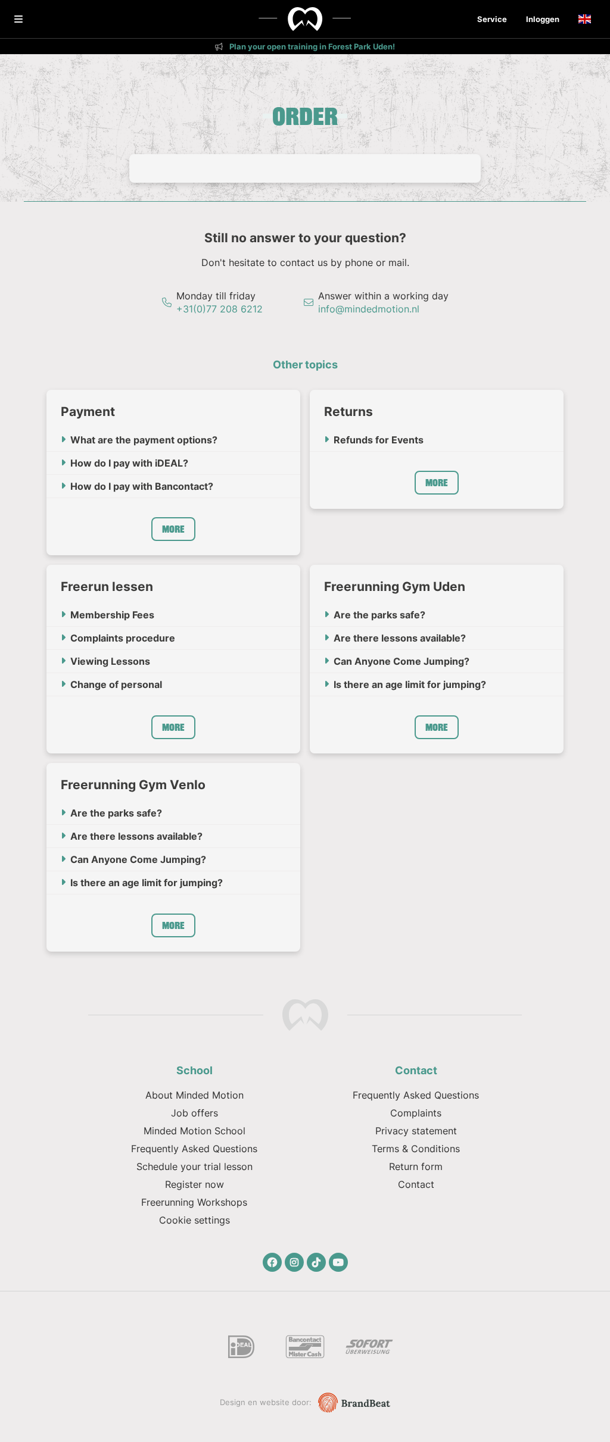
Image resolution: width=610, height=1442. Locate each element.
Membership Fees (112, 614)
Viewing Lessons (110, 661)
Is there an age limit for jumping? (410, 684)
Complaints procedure (122, 638)
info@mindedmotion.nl (368, 308)
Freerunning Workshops (194, 1202)
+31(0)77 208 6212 (219, 308)
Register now (194, 1184)
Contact (416, 1184)
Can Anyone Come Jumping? (401, 661)
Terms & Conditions (416, 1148)
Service (492, 19)
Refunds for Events (379, 439)
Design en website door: (267, 1402)
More (173, 529)
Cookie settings (194, 1220)
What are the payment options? (143, 439)
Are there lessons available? (400, 638)
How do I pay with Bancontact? (141, 486)
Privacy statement (416, 1130)
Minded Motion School (194, 1130)
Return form (416, 1166)
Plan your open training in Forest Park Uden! (311, 46)
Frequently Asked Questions (194, 1148)
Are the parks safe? (379, 614)
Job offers (194, 1112)
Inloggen (542, 19)
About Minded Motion (194, 1095)
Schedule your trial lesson (194, 1166)
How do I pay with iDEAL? (129, 463)
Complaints (415, 1112)
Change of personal (116, 684)
